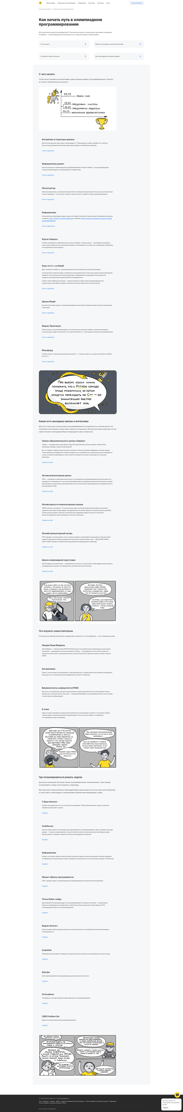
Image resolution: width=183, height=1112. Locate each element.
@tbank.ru (63, 1098)
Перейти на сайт (47, 462)
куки (173, 1101)
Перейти (45, 813)
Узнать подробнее (48, 150)
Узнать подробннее (48, 226)
